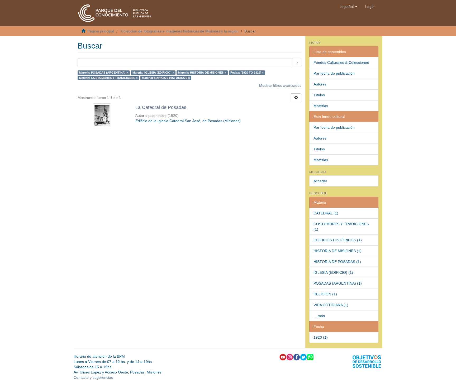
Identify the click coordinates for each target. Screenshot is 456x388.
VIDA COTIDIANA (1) (331, 305)
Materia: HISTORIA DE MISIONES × (202, 72)
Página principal (100, 31)
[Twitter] (303, 357)
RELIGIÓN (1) (325, 294)
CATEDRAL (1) (326, 213)
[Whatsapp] (310, 357)
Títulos (319, 95)
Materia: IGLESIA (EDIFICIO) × (153, 72)
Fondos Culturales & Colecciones (341, 62)
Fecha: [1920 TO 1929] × (247, 72)
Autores (320, 84)
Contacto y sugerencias (93, 377)
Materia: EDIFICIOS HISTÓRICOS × (166, 77)
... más (319, 316)
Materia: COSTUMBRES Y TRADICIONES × (108, 77)
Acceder (320, 181)
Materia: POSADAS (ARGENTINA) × (103, 72)
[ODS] (366, 361)
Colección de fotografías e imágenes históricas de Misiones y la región (180, 31)
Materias (321, 106)
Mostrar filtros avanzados (280, 85)
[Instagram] (289, 357)
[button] (348, 6)
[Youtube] (282, 357)
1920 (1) (321, 337)
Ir (297, 62)
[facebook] (296, 357)
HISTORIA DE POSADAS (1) (337, 262)
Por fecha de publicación (334, 73)
